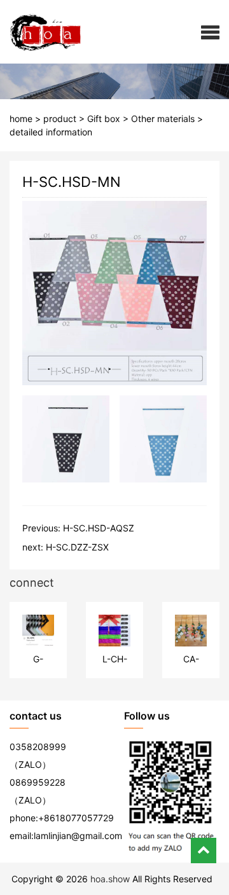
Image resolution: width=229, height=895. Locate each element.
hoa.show (110, 878)
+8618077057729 (76, 817)
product (59, 118)
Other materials (163, 118)
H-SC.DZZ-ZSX (77, 547)
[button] (210, 31)
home (21, 118)
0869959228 (38, 782)
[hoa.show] (40, 32)
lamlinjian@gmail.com (78, 835)
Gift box (103, 118)
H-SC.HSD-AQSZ (98, 528)
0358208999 (38, 746)
